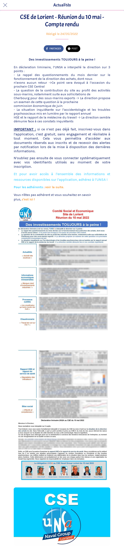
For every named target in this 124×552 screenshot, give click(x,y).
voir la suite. (54, 187)
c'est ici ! (28, 199)
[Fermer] (5, 5)
